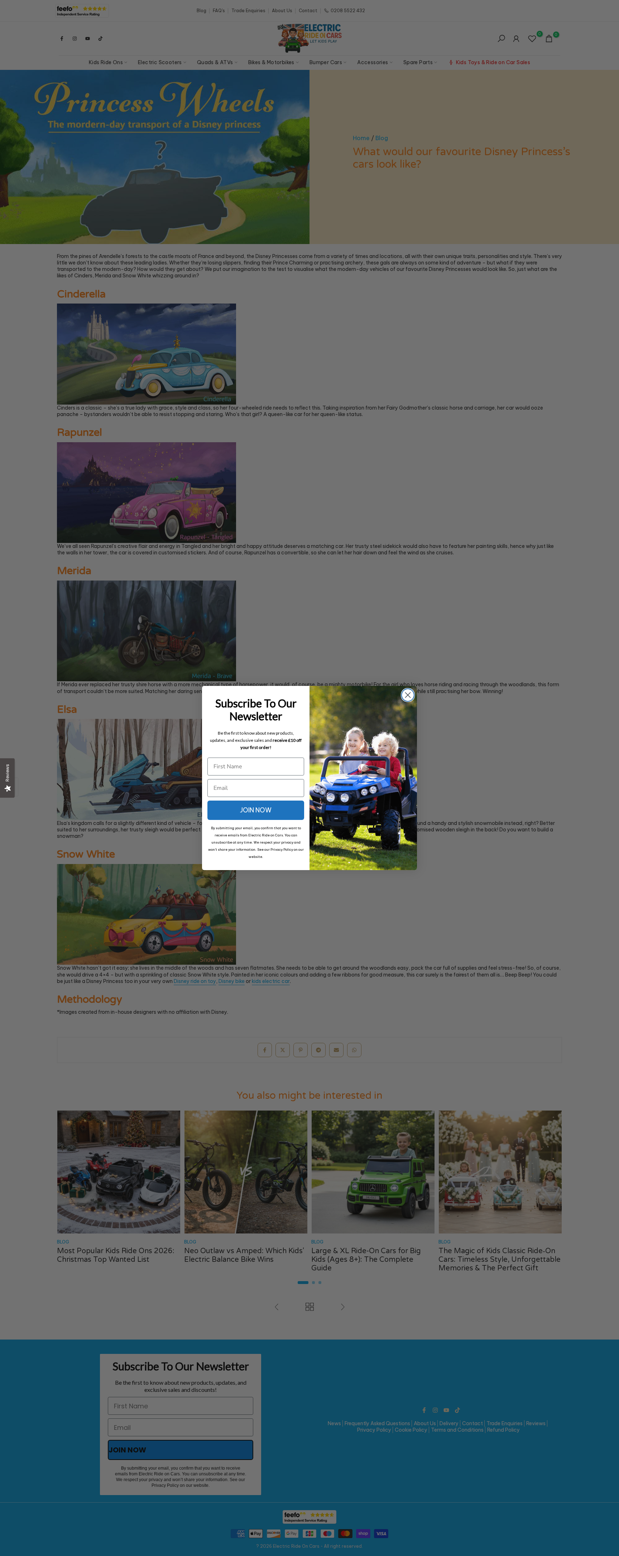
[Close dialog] (408, 695)
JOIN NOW (256, 810)
